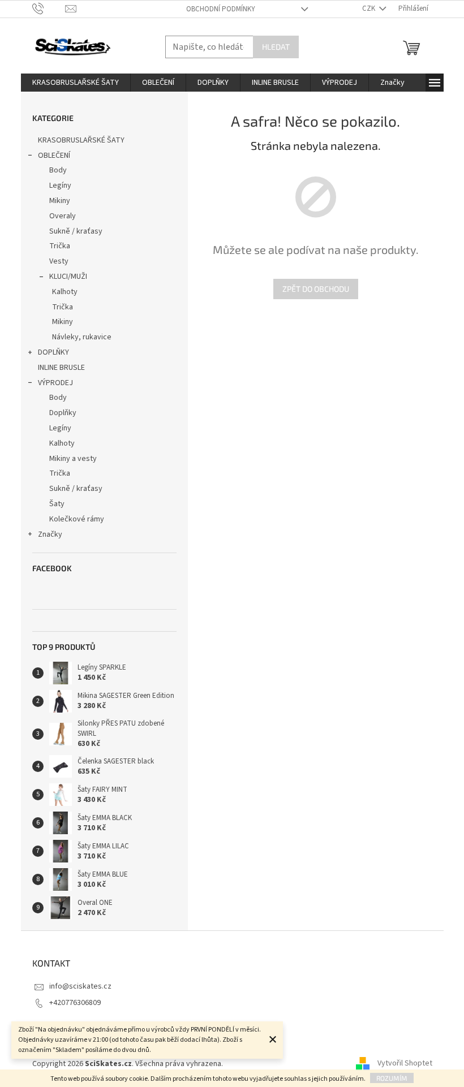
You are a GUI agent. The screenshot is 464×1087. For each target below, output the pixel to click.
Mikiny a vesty (73, 458)
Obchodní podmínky (220, 9)
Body (58, 170)
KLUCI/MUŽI (68, 276)
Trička (59, 246)
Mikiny (59, 200)
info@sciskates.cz (80, 986)
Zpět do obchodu (315, 289)
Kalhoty (65, 291)
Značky (50, 534)
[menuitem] (75, 83)
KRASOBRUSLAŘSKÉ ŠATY (81, 140)
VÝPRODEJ (55, 383)
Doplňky (62, 413)
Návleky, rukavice (81, 337)
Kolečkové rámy (76, 519)
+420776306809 (75, 1002)
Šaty (57, 504)
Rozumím (391, 1078)
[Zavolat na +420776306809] (49, 8)
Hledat (276, 46)
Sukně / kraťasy (75, 231)
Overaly (62, 216)
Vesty (58, 261)
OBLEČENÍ (54, 155)
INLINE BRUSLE (61, 367)
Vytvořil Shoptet (404, 1063)
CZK (369, 8)
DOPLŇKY (53, 352)
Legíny (60, 185)
